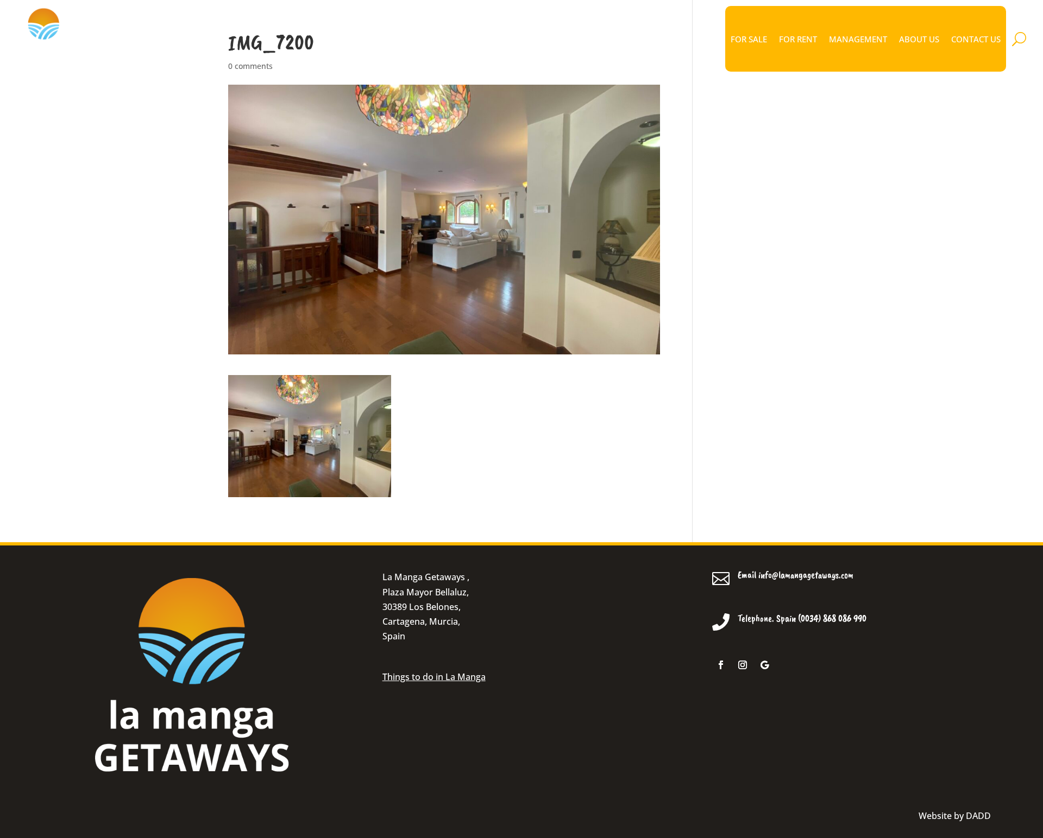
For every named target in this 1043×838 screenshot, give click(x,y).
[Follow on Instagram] (742, 665)
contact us (976, 39)
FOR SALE (749, 39)
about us (919, 39)
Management (858, 39)
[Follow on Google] (764, 665)
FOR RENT (798, 39)
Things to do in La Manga (434, 677)
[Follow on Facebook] (721, 665)
